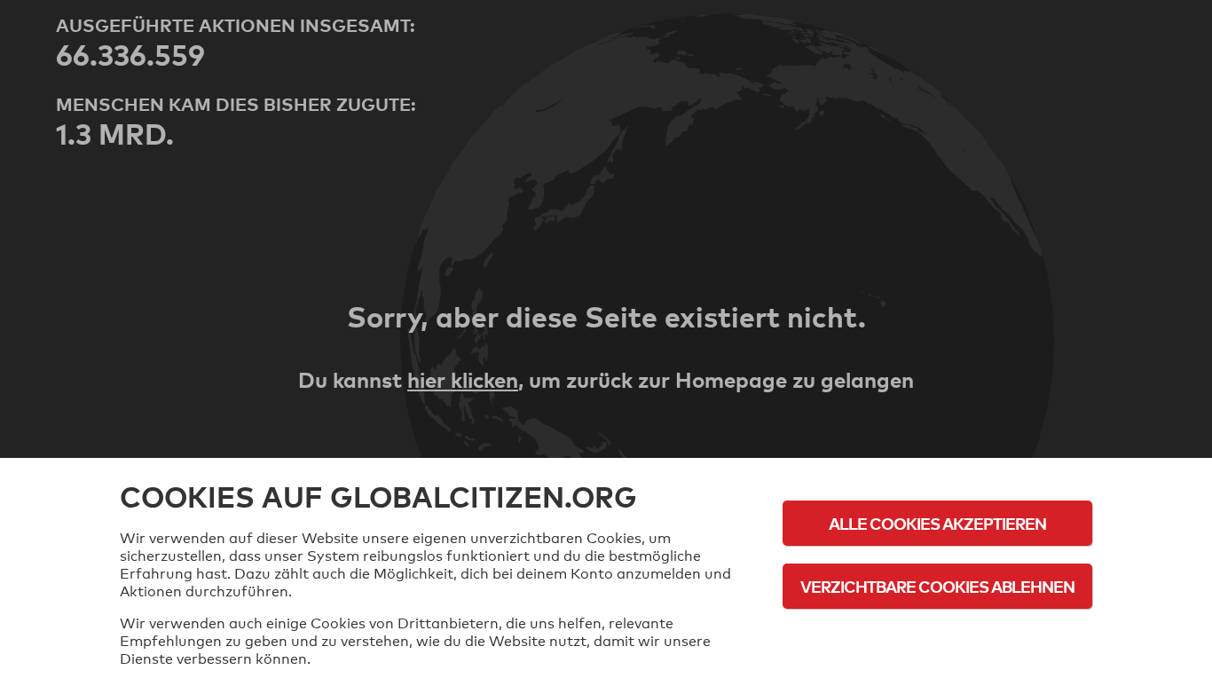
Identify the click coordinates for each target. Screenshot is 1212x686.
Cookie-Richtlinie (937, 635)
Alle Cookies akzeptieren (937, 523)
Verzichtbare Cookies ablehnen (937, 586)
